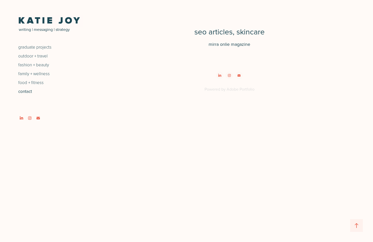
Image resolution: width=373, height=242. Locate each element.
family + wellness (34, 73)
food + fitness (31, 82)
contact (25, 91)
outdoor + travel (33, 56)
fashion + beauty (33, 65)
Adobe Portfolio (241, 89)
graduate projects (35, 47)
